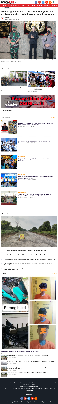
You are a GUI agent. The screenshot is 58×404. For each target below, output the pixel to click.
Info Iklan (52, 388)
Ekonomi (40, 5)
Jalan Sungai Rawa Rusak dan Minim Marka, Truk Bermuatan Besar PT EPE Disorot (25, 250)
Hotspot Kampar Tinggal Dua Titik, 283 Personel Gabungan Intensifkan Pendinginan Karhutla (31, 361)
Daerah (17, 5)
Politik (33, 5)
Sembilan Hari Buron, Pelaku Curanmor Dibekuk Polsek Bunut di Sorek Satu (20, 351)
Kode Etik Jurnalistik (36, 388)
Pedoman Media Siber (24, 388)
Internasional (26, 5)
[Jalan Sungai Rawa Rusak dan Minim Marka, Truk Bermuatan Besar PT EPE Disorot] (29, 231)
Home (4, 5)
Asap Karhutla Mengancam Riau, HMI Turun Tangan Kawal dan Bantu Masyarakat (25, 254)
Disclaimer (46, 388)
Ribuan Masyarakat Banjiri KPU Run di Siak (12, 87)
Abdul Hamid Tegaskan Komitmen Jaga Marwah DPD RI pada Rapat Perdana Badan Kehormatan (35, 124)
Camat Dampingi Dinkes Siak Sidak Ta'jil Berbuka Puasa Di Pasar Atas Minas (41, 88)
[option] (14, 81)
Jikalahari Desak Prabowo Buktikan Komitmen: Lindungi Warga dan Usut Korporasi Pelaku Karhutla (29, 259)
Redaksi (7, 17)
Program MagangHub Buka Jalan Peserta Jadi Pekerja (34, 141)
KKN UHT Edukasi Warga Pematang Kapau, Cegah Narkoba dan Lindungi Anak (27, 355)
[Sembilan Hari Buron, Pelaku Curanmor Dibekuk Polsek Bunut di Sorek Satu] (29, 312)
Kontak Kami (29, 390)
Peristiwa (47, 5)
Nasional (11, 5)
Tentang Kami (7, 388)
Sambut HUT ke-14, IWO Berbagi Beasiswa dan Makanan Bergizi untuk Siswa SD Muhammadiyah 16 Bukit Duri (34, 195)
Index (52, 68)
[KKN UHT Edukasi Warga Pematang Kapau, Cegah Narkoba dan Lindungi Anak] (4, 357)
